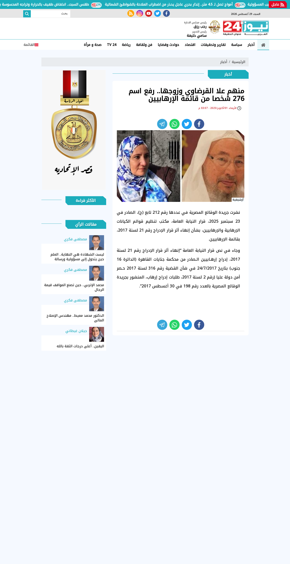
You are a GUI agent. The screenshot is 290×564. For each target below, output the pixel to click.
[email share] (162, 124)
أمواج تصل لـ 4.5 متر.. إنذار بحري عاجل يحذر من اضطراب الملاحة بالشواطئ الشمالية (178, 4)
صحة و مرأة (92, 44)
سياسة (236, 44)
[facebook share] (199, 124)
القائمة (29, 44)
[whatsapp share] (174, 124)
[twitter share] (187, 124)
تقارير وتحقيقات (213, 44)
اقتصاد (190, 44)
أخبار (251, 44)
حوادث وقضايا (168, 44)
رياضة (126, 44)
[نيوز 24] (245, 28)
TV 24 (111, 44)
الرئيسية (238, 62)
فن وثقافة (144, 44)
